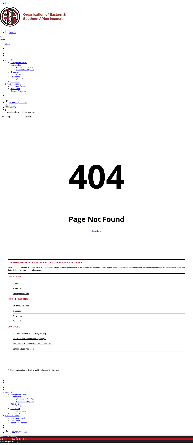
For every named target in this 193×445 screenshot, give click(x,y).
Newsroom (17, 316)
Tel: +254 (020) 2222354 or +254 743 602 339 (32, 344)
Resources (17, 311)
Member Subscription (25, 401)
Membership (16, 397)
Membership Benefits (24, 399)
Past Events (15, 420)
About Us (17, 288)
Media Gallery (22, 411)
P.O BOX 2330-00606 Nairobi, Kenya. (29, 338)
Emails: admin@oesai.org (23, 349)
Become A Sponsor (19, 423)
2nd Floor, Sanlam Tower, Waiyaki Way (29, 333)
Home (15, 283)
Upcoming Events (18, 418)
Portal (18, 406)
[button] (7, 3)
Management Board (21, 293)
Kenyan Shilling (11, 441)
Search (28, 117)
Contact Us (17, 321)
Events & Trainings (21, 306)
